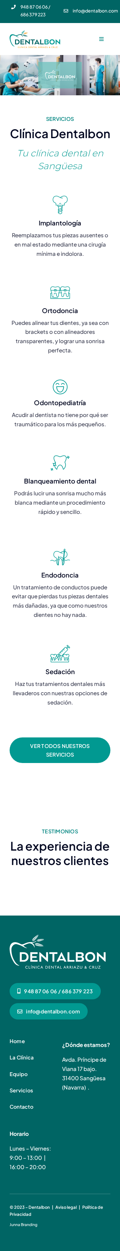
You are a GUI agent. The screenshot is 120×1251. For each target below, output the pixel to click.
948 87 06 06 (34, 7)
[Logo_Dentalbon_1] (35, 32)
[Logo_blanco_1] (58, 937)
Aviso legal (66, 1207)
